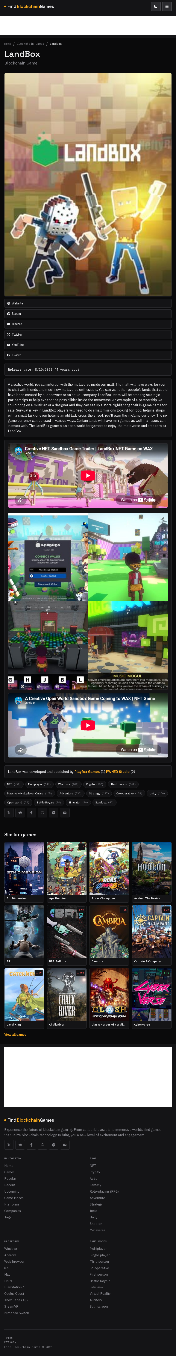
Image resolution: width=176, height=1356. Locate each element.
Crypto (95, 1172)
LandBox (56, 44)
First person (99, 1274)
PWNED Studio (118, 771)
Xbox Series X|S (16, 1300)
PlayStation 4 (14, 1287)
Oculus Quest (14, 1293)
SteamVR (11, 1306)
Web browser (14, 1261)
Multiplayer (98, 1248)
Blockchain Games (30, 44)
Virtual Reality (100, 1293)
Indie (93, 1211)
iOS (6, 1268)
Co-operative (99, 1268)
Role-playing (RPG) (104, 1191)
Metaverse (97, 1230)
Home (7, 44)
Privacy (10, 1342)
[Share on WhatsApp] (42, 812)
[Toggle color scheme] (156, 6)
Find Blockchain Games (22, 1347)
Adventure (97, 1198)
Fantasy (95, 1185)
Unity (93, 1217)
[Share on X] (9, 812)
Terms (8, 1337)
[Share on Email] (64, 812)
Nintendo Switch (16, 1313)
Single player (100, 1255)
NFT (93, 1165)
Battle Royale (100, 1281)
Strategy (96, 1204)
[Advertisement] (88, 25)
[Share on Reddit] (20, 812)
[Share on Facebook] (31, 812)
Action (94, 1178)
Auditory (96, 1300)
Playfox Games (87, 771)
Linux (8, 1281)
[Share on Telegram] (53, 812)
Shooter (96, 1223)
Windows (11, 1248)
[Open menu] (167, 6)
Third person (99, 1261)
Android (10, 1255)
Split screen (99, 1306)
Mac (7, 1274)
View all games (15, 1034)
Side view (96, 1287)
